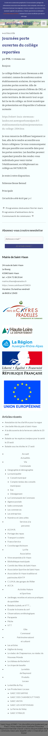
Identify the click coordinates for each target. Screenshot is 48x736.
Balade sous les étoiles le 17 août (20, 446)
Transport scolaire (15, 537)
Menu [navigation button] (43, 23)
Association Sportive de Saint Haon (23, 569)
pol (8, 59)
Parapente (12, 617)
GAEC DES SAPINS (19, 693)
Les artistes (12, 645)
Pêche (10, 621)
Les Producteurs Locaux (18, 689)
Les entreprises (14, 513)
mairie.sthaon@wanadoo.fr (14, 281)
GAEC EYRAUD (17, 713)
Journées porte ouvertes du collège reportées (20, 45)
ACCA (10, 585)
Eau (11, 489)
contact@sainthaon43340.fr (10, 13)
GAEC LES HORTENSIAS (21, 705)
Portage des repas (15, 533)
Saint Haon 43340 (9, 724)
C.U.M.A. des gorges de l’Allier (21, 581)
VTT (9, 625)
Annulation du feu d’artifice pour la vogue (23, 422)
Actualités (9, 33)
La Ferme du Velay (18, 709)
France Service (14, 541)
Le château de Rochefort (18, 661)
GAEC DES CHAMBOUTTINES (25, 697)
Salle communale (15, 505)
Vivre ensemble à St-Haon (19, 557)
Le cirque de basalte (16, 665)
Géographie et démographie (20, 470)
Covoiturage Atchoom (17, 545)
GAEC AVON (16, 701)
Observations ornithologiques (21, 613)
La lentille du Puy (15, 685)
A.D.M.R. (11, 529)
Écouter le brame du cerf (18, 609)
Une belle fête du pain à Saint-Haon (21, 426)
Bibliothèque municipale (18, 561)
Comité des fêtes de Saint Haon (21, 565)
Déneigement (16, 493)
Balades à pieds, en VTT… (19, 605)
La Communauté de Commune (21, 497)
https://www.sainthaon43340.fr (16, 285)
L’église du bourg (15, 649)
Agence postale (14, 501)
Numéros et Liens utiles (18, 517)
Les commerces (14, 509)
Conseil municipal (18, 477)
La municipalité (14, 473)
